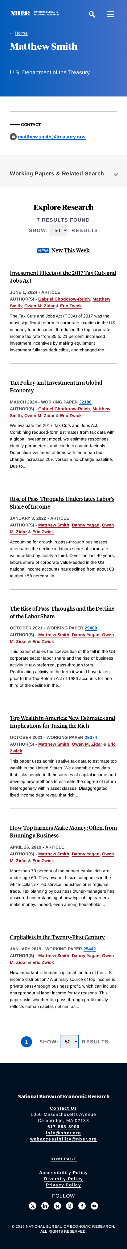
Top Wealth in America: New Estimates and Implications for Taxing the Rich (62, 721)
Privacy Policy (63, 1184)
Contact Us (63, 1108)
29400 (91, 627)
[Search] (92, 14)
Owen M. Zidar (39, 305)
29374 (91, 737)
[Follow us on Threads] (69, 1206)
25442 (90, 948)
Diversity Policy (63, 1178)
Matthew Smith (53, 524)
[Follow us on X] (32, 1206)
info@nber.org (63, 1132)
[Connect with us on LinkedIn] (45, 1206)
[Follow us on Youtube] (94, 1206)
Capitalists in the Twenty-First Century (57, 937)
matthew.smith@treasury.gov (52, 136)
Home (21, 33)
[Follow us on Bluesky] (57, 1206)
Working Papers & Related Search (57, 173)
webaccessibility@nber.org (63, 1138)
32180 (85, 401)
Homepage (64, 1159)
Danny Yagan (86, 524)
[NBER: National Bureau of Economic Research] (36, 14)
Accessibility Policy (63, 1172)
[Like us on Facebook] (82, 1206)
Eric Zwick (71, 305)
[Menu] (110, 14)
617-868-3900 (63, 1126)
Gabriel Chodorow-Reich (64, 299)
